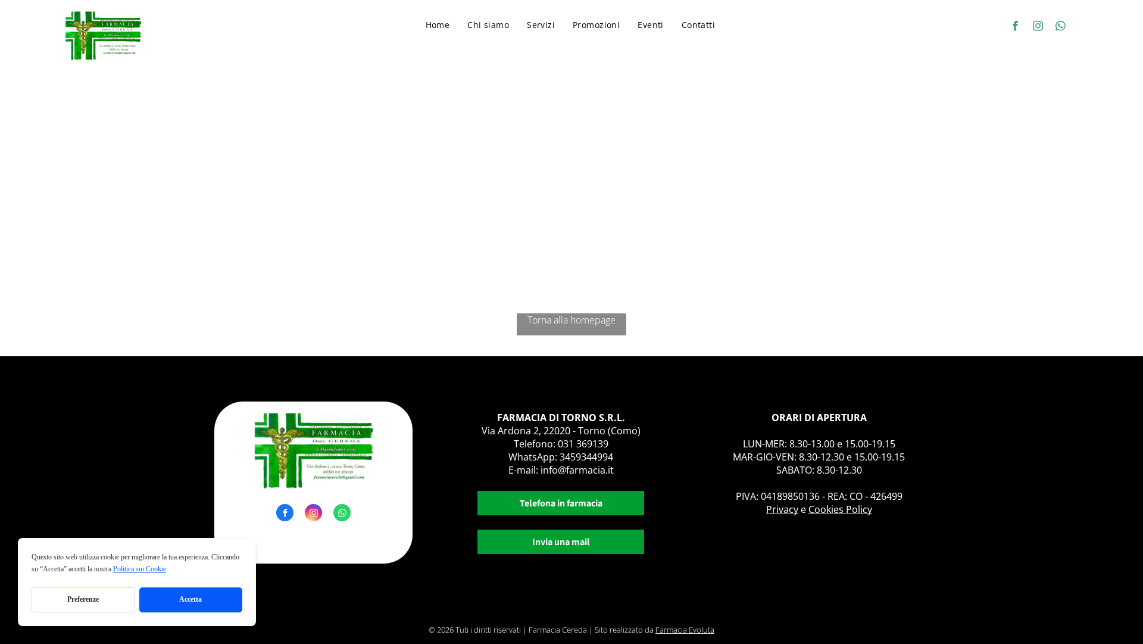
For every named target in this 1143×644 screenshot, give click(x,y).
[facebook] (1015, 27)
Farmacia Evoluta (684, 629)
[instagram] (1037, 27)
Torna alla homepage (571, 319)
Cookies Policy (840, 509)
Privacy (782, 509)
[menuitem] (438, 24)
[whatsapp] (1060, 27)
